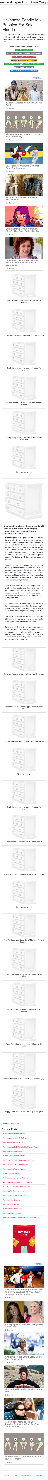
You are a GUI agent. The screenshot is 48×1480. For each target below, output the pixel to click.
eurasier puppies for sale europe (24, 57)
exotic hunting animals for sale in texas (24, 46)
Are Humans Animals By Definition (15, 1138)
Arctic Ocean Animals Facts (13, 1142)
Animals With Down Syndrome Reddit (16, 1164)
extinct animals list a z (24, 50)
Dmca (6, 1475)
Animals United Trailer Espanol (14, 1169)
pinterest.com (15, 1123)
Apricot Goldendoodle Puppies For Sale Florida (20, 1217)
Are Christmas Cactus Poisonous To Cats (18, 1160)
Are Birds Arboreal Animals (13, 1204)
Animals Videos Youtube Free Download (17, 1182)
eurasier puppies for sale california (24, 60)
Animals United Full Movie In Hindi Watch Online (20, 1147)
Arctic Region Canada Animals (14, 1156)
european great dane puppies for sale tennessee (24, 53)
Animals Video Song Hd (11, 1200)
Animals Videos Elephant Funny (14, 1213)
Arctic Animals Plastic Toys (12, 1209)
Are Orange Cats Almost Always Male (16, 1186)
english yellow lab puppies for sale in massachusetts (24, 64)
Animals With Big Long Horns (13, 1191)
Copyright (40, 1475)
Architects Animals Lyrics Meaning (15, 1178)
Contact (15, 1475)
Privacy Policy (27, 1475)
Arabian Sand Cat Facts (11, 1173)
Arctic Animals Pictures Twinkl (14, 1133)
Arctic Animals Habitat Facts (13, 1151)
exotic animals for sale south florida (24, 71)
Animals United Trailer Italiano (14, 1195)
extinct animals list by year (24, 67)
